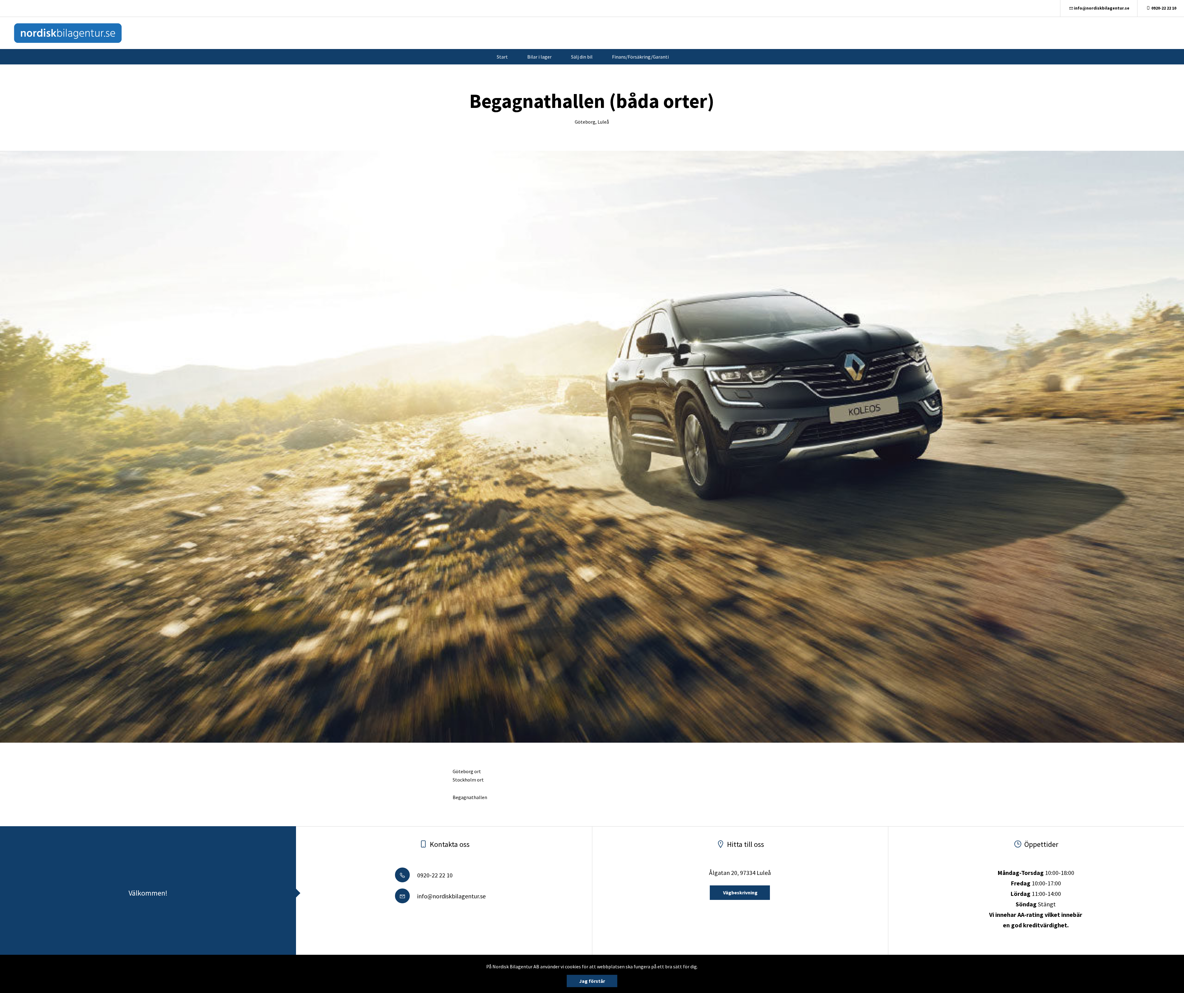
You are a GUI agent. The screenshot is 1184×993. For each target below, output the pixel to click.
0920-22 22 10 (1163, 8)
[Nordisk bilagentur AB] (68, 33)
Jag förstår (592, 981)
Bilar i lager (539, 57)
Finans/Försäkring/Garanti (640, 57)
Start (502, 57)
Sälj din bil (582, 57)
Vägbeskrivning (740, 892)
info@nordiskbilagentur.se (1101, 8)
